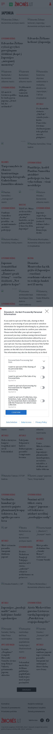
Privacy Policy (41, 422)
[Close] (47, 312)
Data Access (26, 422)
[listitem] (26, 361)
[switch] (42, 367)
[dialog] (26, 367)
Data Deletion (11, 422)
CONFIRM (16, 412)
